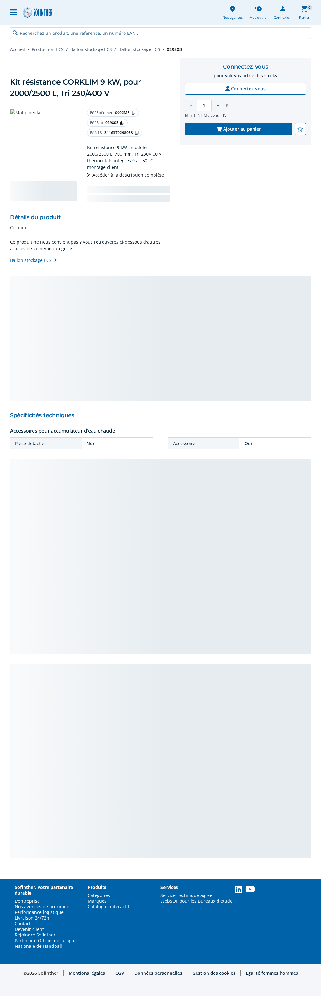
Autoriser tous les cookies (266, 938)
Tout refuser (266, 960)
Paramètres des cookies (266, 983)
